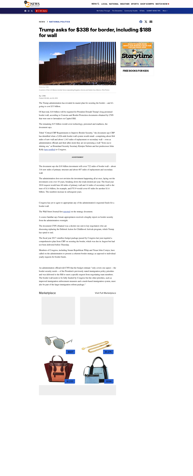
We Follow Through (103, 11)
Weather (124, 4)
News (42, 22)
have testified (49, 149)
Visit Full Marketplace (105, 293)
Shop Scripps (147, 4)
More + (165, 11)
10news (32, 11)
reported (66, 211)
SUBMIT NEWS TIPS (153, 11)
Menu (94, 4)
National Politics (59, 22)
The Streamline (117, 11)
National (114, 4)
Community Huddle (131, 11)
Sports (135, 4)
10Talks (142, 11)
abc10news (25, 11)
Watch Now (161, 4)
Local (104, 4)
